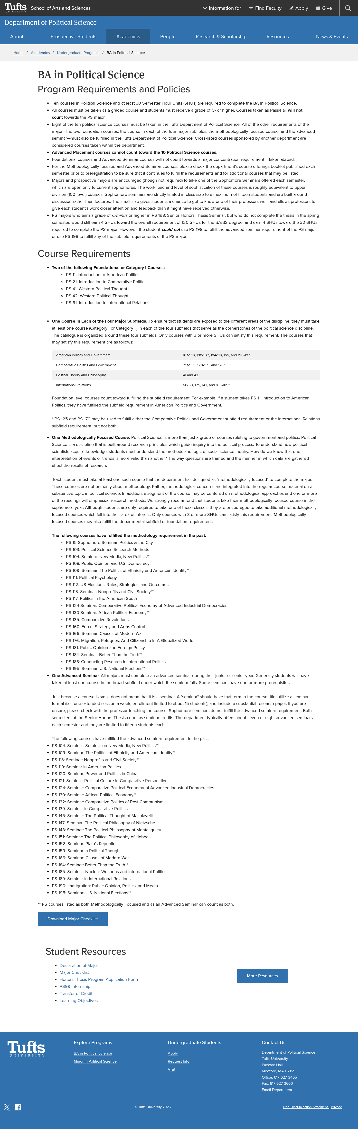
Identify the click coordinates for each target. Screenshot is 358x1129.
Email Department (277, 1090)
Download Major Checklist (72, 919)
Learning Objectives (79, 1000)
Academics (40, 52)
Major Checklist (74, 972)
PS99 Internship (75, 986)
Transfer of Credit (76, 993)
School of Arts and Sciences (61, 8)
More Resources (262, 976)
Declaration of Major (79, 965)
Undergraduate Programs (78, 52)
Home (18, 52)
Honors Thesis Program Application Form (99, 979)
